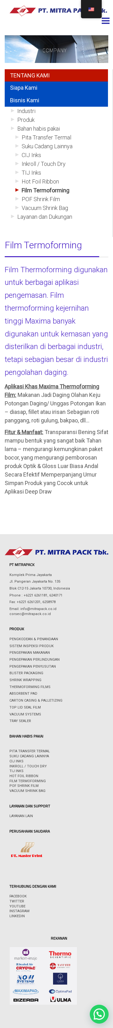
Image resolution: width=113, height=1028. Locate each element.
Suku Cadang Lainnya (47, 146)
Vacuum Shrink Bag (45, 208)
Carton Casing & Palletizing (35, 700)
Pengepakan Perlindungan (34, 660)
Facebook (18, 896)
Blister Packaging (26, 673)
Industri (26, 111)
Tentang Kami (30, 75)
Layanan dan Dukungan (44, 216)
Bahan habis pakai (38, 128)
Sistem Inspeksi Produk (31, 646)
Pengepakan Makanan (29, 653)
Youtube (17, 906)
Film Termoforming (45, 190)
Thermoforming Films (30, 687)
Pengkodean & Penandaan (33, 639)
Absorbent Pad (23, 694)
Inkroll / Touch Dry (44, 164)
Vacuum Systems (25, 714)
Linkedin (17, 916)
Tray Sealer (20, 721)
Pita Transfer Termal (46, 137)
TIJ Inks (31, 172)
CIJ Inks (31, 155)
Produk (26, 119)
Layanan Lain (21, 816)
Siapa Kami (23, 87)
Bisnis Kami (24, 100)
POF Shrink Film (41, 199)
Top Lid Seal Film (25, 707)
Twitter (16, 901)
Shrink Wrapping (25, 680)
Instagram (19, 911)
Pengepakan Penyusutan (32, 666)
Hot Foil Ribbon (40, 181)
